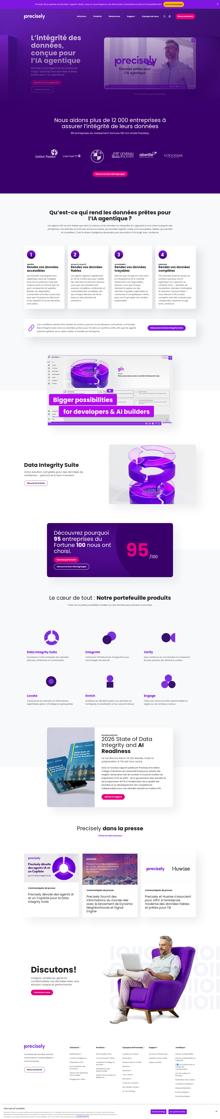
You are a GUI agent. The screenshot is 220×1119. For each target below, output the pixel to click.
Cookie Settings (158, 1112)
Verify (148, 652)
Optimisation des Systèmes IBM (103, 1070)
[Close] (216, 1111)
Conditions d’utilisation (184, 1084)
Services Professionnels (158, 1054)
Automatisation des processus (77, 1067)
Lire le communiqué (173, 4)
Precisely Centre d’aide (158, 1058)
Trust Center (127, 1075)
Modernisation (75, 1054)
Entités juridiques (182, 1092)
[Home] (34, 16)
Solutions (81, 16)
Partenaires (127, 1058)
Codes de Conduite (130, 1083)
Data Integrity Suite (42, 652)
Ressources (114, 16)
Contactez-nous (42, 89)
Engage (149, 696)
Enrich (90, 696)
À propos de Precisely (132, 1047)
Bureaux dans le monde (131, 1062)
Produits (97, 16)
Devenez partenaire (66, 559)
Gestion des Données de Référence (106, 1076)
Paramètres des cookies (185, 1080)
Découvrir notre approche (46, 82)
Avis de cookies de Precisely (182, 1074)
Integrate (92, 652)
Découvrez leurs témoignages (110, 174)
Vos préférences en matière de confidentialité (185, 1066)
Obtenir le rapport (113, 797)
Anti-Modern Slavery (130, 1087)
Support (131, 16)
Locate (32, 696)
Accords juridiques (182, 1096)
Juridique (180, 1047)
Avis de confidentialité (184, 1054)
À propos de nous (150, 16)
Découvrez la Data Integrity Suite (166, 328)
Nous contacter (185, 16)
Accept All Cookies (177, 1112)
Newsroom (126, 1070)
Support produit (155, 1062)
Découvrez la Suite (36, 483)
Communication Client (105, 1058)
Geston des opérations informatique (79, 1074)
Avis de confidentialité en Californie (185, 1059)
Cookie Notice (82, 1117)
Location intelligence (78, 1058)
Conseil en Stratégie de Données (105, 1063)
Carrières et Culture (130, 1054)
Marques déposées (182, 1088)
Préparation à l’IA (76, 1062)
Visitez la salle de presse (110, 836)
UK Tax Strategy (128, 1091)
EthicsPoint (126, 1079)
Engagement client (77, 1079)
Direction (126, 1066)
